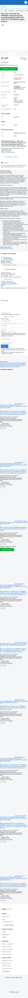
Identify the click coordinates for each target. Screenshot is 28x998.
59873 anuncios (10, 260)
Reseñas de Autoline (6, 951)
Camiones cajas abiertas (20, 362)
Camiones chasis (15, 364)
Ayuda (3, 919)
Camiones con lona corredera (7, 366)
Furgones (17, 366)
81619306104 (17, 87)
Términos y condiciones (7, 944)
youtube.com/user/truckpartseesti (9, 283)
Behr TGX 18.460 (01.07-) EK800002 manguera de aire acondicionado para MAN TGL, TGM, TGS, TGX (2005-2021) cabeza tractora (13, 650)
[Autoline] (6, 11)
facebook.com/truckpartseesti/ (8, 282)
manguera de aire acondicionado (18, 78)
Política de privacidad (7, 946)
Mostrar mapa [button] (4, 300)
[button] (26, 2)
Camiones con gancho (5, 364)
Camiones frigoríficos (20, 365)
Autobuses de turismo (9, 365)
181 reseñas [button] (14, 264)
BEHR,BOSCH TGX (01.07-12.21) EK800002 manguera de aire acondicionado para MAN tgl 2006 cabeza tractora (13, 707)
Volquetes (11, 362)
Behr (15, 72)
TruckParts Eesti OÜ (6, 257)
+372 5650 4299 (17, 277)
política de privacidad (10, 349)
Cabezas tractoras (4, 362)
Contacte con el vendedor (8, 68)
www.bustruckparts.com (7, 281)
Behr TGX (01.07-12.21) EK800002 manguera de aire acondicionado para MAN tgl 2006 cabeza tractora (13, 529)
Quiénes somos (5, 916)
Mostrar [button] (11, 277)
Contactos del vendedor (7, 921)
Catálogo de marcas (6, 954)
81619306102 (17, 86)
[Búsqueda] (25, 6)
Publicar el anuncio (7, 549)
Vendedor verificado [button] (8, 258)
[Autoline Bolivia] (9, 2)
